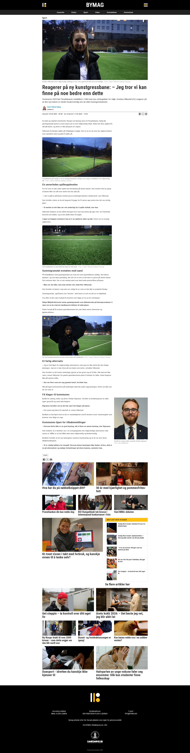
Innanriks (60, 12)
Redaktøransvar (97, 725)
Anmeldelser (112, 12)
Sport (86, 12)
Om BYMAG (87, 725)
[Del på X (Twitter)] (142, 113)
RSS (105, 725)
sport (45, 455)
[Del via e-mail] (146, 113)
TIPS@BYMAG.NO (131, 714)
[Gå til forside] (44, 5)
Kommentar (128, 12)
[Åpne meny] (146, 5)
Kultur (73, 12)
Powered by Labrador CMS (95, 750)
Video (97, 12)
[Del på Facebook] (139, 113)
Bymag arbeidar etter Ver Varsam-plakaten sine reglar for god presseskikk (95, 720)
